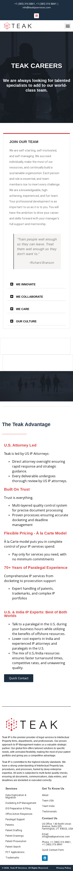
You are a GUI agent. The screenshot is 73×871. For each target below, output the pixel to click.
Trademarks (12, 857)
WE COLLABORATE (29, 296)
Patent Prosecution (15, 841)
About (45, 795)
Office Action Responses (18, 814)
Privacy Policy (63, 868)
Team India (48, 806)
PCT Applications (15, 852)
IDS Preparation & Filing (18, 808)
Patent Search (13, 846)
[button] (67, 26)
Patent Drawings (14, 835)
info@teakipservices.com (37, 7)
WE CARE (22, 309)
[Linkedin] (36, 15)
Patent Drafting (13, 830)
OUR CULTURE (26, 321)
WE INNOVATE (25, 284)
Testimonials (49, 811)
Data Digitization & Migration (15, 796)
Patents (9, 824)
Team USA (48, 800)
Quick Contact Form (53, 850)
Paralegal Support (15, 819)
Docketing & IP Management (20, 803)
